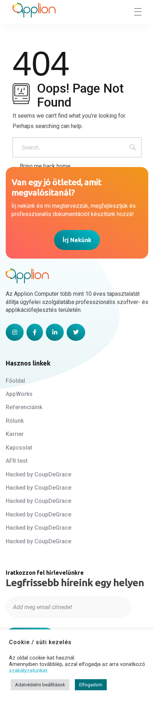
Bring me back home (44, 166)
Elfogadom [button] (90, 684)
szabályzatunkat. (28, 670)
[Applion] (34, 10)
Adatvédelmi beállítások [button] (40, 684)
